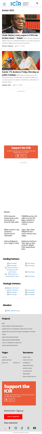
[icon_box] (21, 151)
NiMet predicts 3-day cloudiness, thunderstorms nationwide (11, 233)
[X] (28, 428)
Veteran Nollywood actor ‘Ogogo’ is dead (11, 242)
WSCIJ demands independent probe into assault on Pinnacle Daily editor (11, 219)
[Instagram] (15, 428)
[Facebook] (9, 428)
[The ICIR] (20, 3)
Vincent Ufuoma (7, 46)
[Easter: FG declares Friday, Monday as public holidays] (21, 60)
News (4, 32)
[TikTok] (22, 428)
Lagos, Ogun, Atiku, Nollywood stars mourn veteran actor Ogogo (29, 233)
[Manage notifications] (5, 428)
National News (7, 69)
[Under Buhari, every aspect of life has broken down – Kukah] (21, 23)
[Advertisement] (21, 113)
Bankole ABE (6, 85)
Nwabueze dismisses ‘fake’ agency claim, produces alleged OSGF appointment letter (29, 245)
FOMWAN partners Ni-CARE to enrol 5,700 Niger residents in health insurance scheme (29, 220)
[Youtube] (34, 428)
